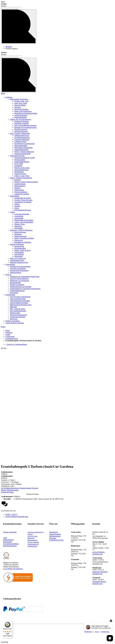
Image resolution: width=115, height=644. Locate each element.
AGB (5, 538)
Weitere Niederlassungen (10, 490)
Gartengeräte (9, 337)
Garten (7, 334)
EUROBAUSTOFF (56, 540)
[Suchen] (18, 26)
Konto (3, 327)
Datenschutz (105, 631)
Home (7, 330)
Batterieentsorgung (10, 546)
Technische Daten (7, 492)
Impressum (88, 631)
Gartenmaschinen (11, 339)
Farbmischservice (33, 544)
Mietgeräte (31, 538)
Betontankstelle (32, 540)
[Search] (18, 75)
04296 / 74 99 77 (11, 514)
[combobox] (11, 8)
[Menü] (11, 622)
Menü (3, 93)
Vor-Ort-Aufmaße (33, 542)
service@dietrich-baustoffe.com (98, 553)
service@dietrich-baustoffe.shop (16, 517)
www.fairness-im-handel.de (13, 569)
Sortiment (8, 332)
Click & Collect (33, 536)
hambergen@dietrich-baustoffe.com (100, 573)
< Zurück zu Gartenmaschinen (16, 344)
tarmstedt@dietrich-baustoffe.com (99, 583)
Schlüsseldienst (32, 546)
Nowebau (52, 538)
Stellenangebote (54, 536)
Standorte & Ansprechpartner (55, 533)
